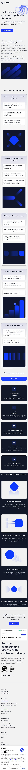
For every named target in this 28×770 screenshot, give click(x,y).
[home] (5, 3)
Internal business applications (9, 703)
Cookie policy (4, 744)
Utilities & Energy (5, 723)
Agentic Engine (5, 693)
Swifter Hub (4, 691)
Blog (2, 737)
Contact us (14, 623)
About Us (3, 735)
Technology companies (7, 725)
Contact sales (7, 30)
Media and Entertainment (8, 727)
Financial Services (6, 711)
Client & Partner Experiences (8, 705)
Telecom (3, 716)
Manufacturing (5, 718)
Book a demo (7, 675)
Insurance (4, 713)
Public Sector (4, 720)
